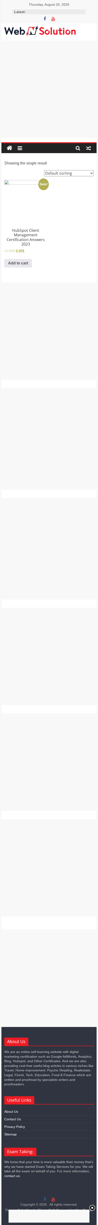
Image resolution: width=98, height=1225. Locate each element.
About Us (11, 1111)
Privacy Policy (14, 1127)
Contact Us (12, 1119)
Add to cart (18, 263)
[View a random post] (88, 148)
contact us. (12, 1176)
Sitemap (10, 1134)
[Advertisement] (49, 89)
